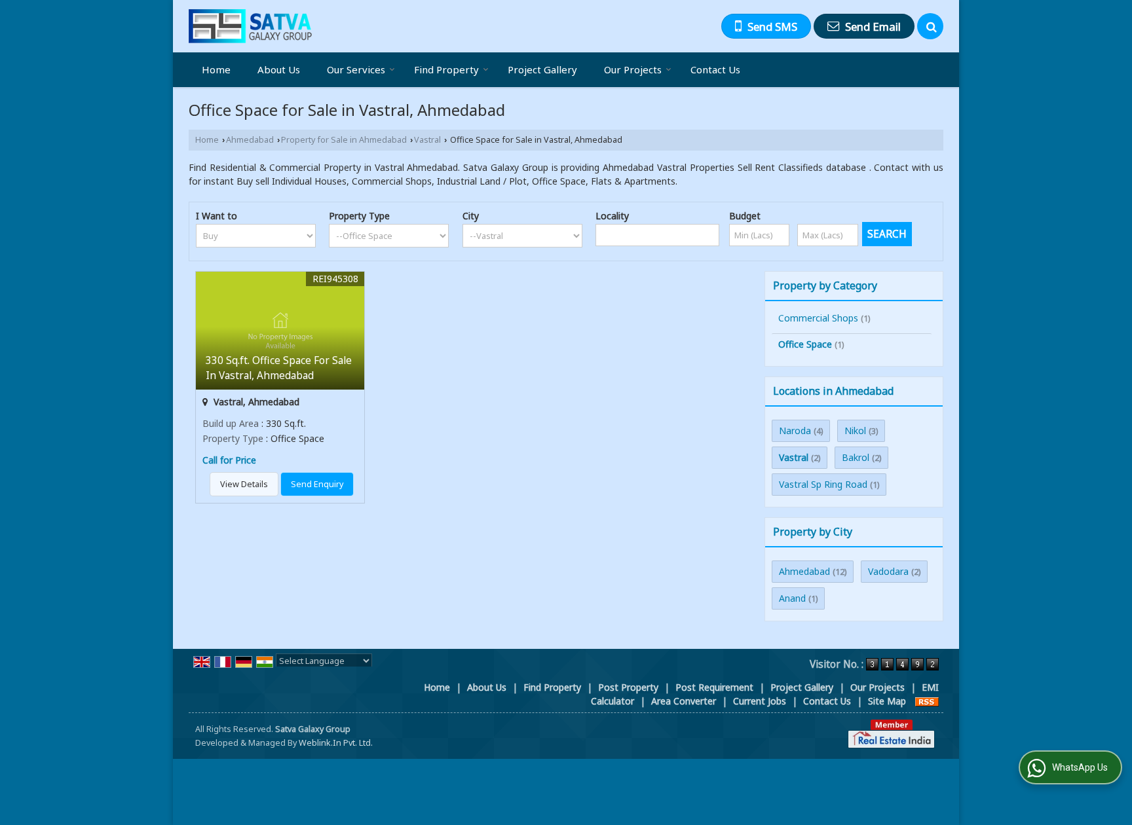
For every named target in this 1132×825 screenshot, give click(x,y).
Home (216, 69)
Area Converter (683, 701)
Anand (792, 598)
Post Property (628, 687)
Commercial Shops (818, 318)
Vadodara (888, 571)
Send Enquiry (317, 484)
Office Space (805, 344)
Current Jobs (759, 701)
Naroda (795, 430)
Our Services (356, 69)
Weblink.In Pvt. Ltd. (336, 742)
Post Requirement (714, 687)
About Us (278, 69)
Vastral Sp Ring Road (823, 484)
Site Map (887, 701)
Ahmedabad (250, 139)
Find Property (446, 69)
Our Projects (633, 69)
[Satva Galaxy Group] (250, 26)
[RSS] (927, 701)
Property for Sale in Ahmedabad (344, 139)
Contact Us (715, 69)
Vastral (427, 139)
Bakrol (855, 457)
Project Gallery (542, 69)
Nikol (855, 430)
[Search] (930, 26)
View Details (244, 484)
